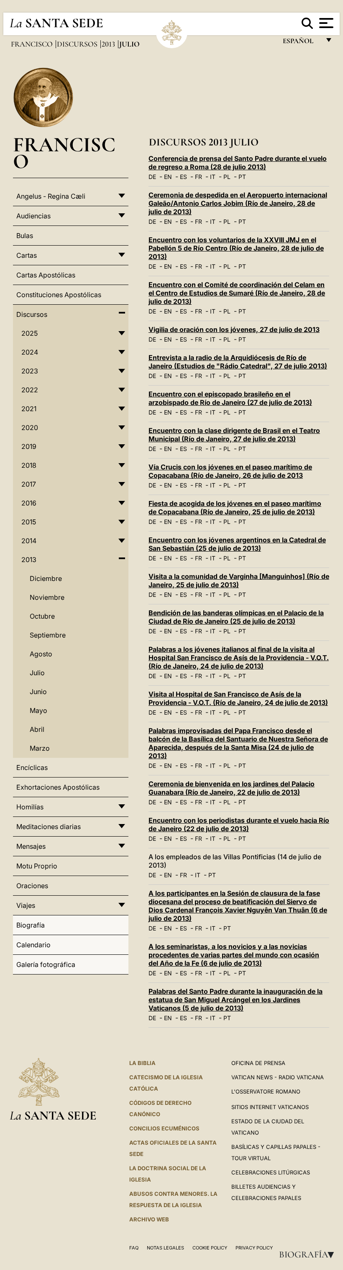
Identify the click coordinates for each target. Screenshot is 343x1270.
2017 (28, 484)
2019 (28, 446)
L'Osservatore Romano (265, 1091)
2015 (28, 522)
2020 (29, 427)
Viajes (25, 905)
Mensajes (31, 846)
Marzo (40, 748)
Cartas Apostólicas (45, 275)
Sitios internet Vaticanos (270, 1107)
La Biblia (142, 1063)
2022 (29, 390)
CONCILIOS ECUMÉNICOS (164, 1128)
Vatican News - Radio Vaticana (277, 1077)
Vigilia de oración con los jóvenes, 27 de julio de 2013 (234, 329)
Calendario (33, 945)
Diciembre (46, 578)
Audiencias (33, 216)
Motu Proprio (36, 866)
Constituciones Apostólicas (58, 294)
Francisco (32, 44)
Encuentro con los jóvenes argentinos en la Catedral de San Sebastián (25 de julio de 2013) (237, 544)
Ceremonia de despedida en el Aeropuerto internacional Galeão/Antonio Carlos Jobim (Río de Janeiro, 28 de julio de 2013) (237, 203)
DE (152, 176)
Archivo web (149, 1219)
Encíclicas (32, 767)
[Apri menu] (325, 23)
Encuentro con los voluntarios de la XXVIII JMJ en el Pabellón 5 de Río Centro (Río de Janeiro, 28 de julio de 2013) (236, 248)
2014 (28, 541)
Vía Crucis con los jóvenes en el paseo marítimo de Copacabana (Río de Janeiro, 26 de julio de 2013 (230, 471)
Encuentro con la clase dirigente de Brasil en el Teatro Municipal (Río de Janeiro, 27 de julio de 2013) (234, 434)
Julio (37, 673)
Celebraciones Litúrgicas (270, 1172)
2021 (28, 408)
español (301, 42)
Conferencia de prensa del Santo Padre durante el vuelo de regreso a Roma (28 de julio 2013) (237, 162)
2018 (28, 465)
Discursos (78, 44)
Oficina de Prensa (258, 1063)
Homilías (30, 807)
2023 (29, 371)
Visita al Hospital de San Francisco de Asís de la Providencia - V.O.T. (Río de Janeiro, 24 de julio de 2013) (238, 698)
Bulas (24, 235)
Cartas (26, 255)
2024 (29, 352)
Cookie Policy (209, 1248)
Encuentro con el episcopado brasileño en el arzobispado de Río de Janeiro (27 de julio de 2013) (230, 398)
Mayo (38, 710)
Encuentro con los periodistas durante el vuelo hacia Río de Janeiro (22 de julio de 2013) (238, 824)
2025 (29, 333)
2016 (28, 503)
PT (242, 176)
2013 (109, 44)
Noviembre (47, 597)
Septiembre (48, 635)
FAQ (133, 1248)
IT (212, 176)
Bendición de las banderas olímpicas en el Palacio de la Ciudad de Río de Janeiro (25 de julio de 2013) (236, 617)
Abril (37, 729)
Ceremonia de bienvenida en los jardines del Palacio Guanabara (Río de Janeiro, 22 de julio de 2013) (231, 788)
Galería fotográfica (45, 964)
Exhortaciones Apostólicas (58, 787)
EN (168, 176)
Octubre (42, 616)
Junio (38, 691)
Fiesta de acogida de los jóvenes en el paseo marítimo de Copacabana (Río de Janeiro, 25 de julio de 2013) (234, 507)
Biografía (309, 1254)
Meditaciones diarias (48, 826)
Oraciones (32, 885)
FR (198, 176)
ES (183, 176)
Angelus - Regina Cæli (50, 196)
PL (226, 176)
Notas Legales (165, 1248)
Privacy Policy (254, 1248)
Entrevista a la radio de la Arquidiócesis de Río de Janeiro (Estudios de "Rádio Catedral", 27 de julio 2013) (237, 361)
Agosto (41, 654)
